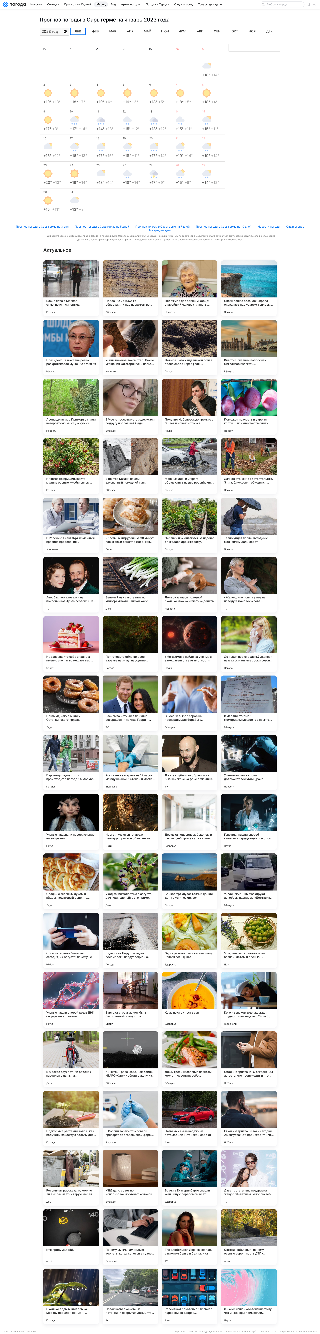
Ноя (252, 31)
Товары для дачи (160, 230)
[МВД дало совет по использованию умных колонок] (130, 1178)
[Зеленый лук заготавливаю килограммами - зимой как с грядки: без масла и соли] (130, 585)
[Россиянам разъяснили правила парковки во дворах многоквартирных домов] (189, 1296)
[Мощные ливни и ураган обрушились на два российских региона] (189, 466)
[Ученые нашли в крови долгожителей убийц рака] (249, 762)
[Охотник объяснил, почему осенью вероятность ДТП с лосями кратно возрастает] (249, 1237)
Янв (78, 31)
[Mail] (5, 4)
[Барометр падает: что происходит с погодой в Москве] (71, 762)
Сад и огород (295, 226)
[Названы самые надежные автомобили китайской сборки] (189, 1118)
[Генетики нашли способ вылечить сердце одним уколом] (249, 822)
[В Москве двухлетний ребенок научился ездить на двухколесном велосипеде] (71, 1059)
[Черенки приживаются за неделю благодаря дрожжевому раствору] (189, 525)
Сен (217, 31)
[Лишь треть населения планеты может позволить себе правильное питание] (189, 1059)
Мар (112, 31)
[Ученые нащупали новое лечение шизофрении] (71, 822)
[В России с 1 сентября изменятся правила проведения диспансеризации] (71, 525)
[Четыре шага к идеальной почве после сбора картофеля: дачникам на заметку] (189, 347)
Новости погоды (269, 226)
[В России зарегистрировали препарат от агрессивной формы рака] (130, 1118)
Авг (200, 31)
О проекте (179, 1331)
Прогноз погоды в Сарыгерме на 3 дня (42, 226)
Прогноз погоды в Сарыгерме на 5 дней (102, 226)
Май (147, 31)
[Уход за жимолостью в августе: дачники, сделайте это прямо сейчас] (130, 881)
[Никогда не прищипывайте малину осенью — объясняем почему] (71, 466)
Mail (6, 1331)
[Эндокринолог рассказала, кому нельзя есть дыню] (189, 940)
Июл (182, 31)
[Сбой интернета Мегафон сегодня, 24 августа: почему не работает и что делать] (71, 940)
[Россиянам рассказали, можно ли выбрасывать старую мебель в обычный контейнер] (71, 1178)
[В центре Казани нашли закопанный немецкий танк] (130, 466)
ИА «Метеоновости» (306, 1331)
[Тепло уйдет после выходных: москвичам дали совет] (249, 525)
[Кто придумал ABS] (71, 1237)
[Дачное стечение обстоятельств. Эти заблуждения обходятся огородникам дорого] (249, 466)
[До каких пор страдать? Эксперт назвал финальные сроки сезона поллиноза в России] (249, 644)
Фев (95, 31)
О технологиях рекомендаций (240, 1331)
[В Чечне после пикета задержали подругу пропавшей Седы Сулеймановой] (130, 407)
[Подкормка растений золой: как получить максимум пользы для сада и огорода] (71, 1118)
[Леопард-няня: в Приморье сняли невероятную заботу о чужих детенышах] (71, 407)
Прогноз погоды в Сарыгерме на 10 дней (223, 226)
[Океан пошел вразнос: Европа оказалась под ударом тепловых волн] (249, 288)
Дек (269, 31)
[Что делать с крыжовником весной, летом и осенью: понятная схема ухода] (249, 940)
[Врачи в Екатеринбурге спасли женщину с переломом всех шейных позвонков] (189, 1178)
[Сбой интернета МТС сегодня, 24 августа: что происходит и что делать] (249, 1059)
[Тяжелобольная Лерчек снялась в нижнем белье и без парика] (189, 1237)
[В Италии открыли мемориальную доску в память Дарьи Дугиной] (249, 703)
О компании (17, 1331)
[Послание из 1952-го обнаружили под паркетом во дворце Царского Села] (130, 288)
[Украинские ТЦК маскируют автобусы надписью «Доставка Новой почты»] (249, 881)
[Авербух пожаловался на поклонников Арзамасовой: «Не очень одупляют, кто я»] (71, 585)
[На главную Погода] (17, 4)
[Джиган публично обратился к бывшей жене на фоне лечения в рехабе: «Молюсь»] (189, 762)
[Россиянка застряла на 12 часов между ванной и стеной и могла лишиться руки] (130, 762)
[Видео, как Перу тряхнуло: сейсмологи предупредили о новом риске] (130, 940)
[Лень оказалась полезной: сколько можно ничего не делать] (189, 585)
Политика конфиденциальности (205, 1331)
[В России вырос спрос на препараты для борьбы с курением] (189, 703)
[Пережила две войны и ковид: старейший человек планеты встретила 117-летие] (189, 288)
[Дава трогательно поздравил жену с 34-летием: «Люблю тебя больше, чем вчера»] (249, 1178)
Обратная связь (268, 1331)
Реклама (31, 1331)
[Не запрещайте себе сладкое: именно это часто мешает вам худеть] (71, 644)
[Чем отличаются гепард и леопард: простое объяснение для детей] (130, 822)
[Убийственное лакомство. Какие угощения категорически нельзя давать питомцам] (130, 347)
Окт (234, 31)
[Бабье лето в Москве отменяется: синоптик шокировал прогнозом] (71, 288)
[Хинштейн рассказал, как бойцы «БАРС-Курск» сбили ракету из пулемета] (130, 1059)
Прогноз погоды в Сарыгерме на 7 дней (162, 226)
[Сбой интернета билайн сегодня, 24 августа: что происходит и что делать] (249, 1118)
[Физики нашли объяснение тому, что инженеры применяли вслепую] (249, 1296)
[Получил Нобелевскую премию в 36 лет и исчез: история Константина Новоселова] (189, 407)
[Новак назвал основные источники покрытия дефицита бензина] (130, 1296)
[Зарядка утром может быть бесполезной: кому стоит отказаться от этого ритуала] (130, 1000)
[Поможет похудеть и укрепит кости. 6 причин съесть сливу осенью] (249, 407)
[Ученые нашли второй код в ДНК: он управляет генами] (71, 1000)
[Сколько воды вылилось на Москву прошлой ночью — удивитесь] (71, 1296)
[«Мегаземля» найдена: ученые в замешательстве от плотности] (189, 644)
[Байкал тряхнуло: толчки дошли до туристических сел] (189, 881)
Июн (165, 31)
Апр (130, 31)
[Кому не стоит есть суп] (189, 1000)
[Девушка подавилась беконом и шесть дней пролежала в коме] (189, 822)
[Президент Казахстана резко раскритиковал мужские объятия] (71, 347)
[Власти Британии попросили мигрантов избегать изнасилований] (249, 347)
